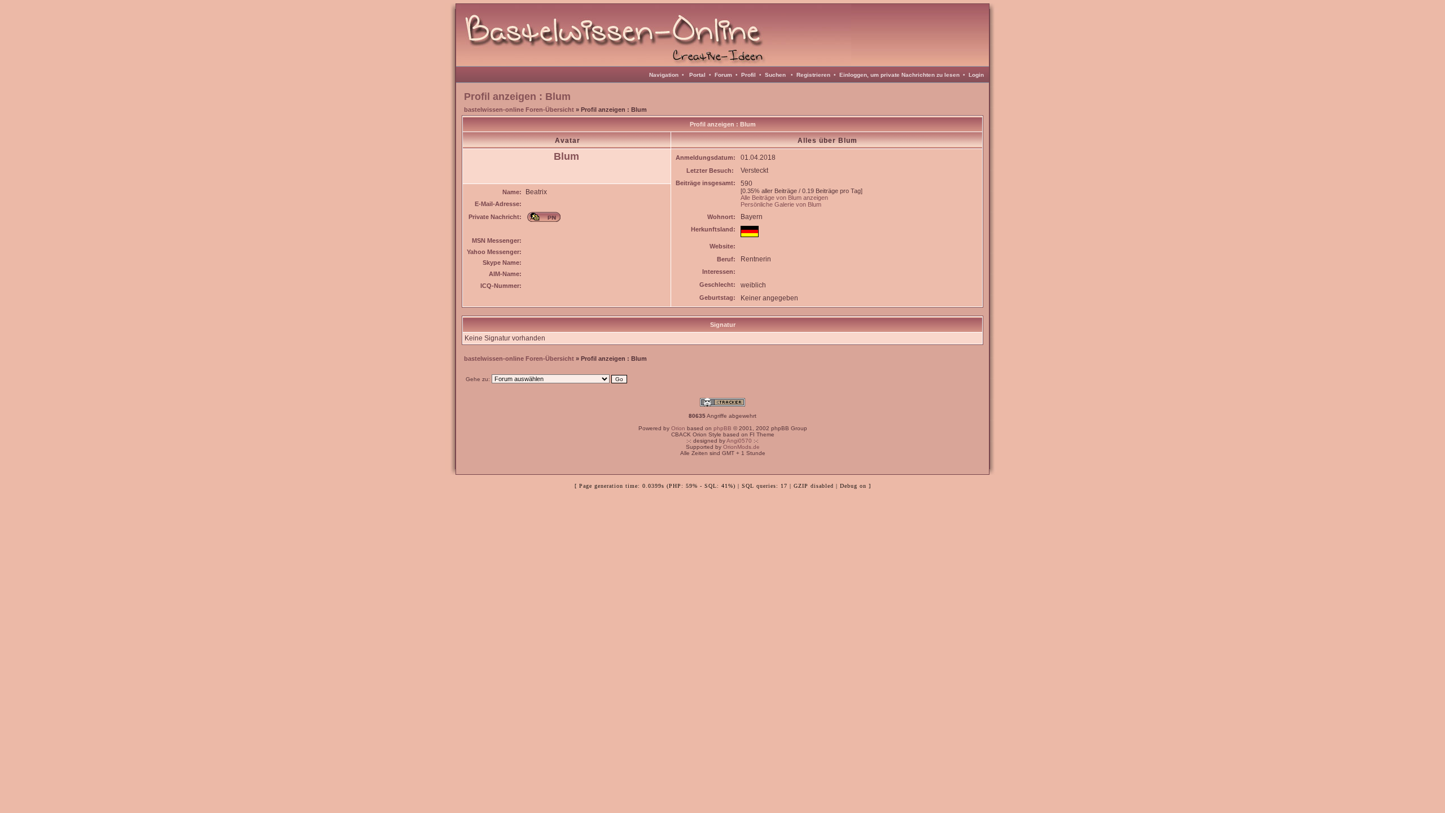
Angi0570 (739, 441)
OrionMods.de (741, 447)
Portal (697, 75)
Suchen (775, 75)
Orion (678, 428)
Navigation (663, 75)
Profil (748, 75)
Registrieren (813, 75)
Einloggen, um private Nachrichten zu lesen (899, 75)
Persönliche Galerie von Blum (781, 204)
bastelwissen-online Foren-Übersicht (519, 109)
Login (976, 75)
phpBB (722, 428)
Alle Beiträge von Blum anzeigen (784, 197)
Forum (723, 75)
